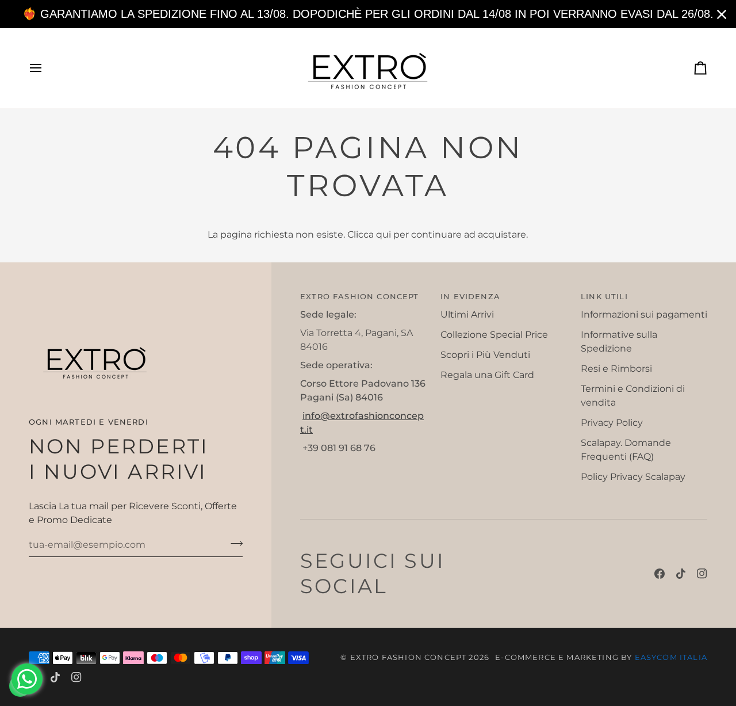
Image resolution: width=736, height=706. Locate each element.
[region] (368, 14)
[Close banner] (721, 14)
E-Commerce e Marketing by (601, 657)
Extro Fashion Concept (408, 657)
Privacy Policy (612, 422)
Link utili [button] (604, 296)
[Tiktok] (680, 573)
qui (383, 234)
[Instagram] (702, 573)
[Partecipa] (233, 543)
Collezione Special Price (494, 334)
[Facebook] (659, 573)
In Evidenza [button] (470, 296)
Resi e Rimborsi (616, 368)
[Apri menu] (46, 68)
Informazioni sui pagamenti (644, 314)
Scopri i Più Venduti (485, 354)
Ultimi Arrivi (467, 314)
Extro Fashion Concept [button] (359, 296)
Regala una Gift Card (487, 374)
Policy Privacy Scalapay (633, 476)
